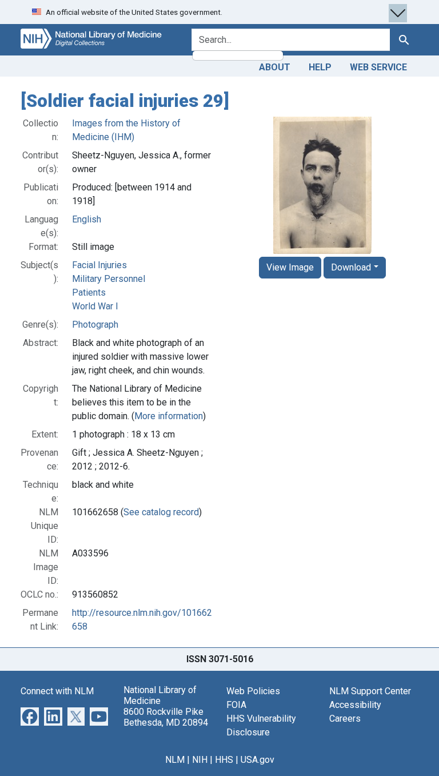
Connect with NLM (57, 691)
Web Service (378, 67)
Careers (345, 718)
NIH (199, 759)
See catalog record (161, 512)
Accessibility (355, 704)
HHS (224, 759)
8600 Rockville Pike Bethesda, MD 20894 (165, 717)
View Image (290, 267)
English (86, 219)
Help (320, 67)
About (274, 67)
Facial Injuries (99, 265)
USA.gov (257, 759)
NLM (175, 759)
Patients (89, 292)
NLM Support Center (370, 691)
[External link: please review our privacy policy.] (30, 715)
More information (168, 416)
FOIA (236, 704)
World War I (95, 306)
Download (351, 267)
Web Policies (253, 691)
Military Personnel (108, 278)
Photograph (95, 324)
